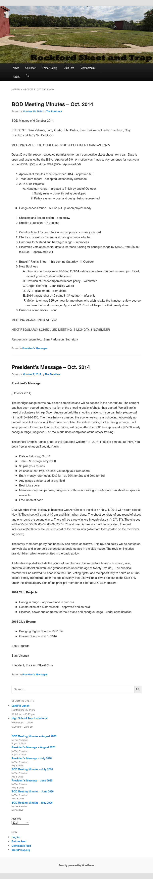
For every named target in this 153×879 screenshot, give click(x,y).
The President (54, 111)
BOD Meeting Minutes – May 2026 (32, 802)
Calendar (30, 68)
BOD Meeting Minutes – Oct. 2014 (52, 104)
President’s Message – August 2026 (33, 747)
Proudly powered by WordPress (76, 865)
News (16, 68)
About (16, 76)
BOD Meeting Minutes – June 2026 (33, 791)
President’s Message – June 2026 (32, 780)
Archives (16, 818)
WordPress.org (21, 850)
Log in (16, 837)
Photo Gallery (50, 68)
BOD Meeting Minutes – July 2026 (32, 769)
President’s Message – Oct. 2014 (51, 367)
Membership (87, 68)
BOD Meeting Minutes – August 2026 (34, 736)
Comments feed (21, 845)
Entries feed (19, 841)
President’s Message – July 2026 (32, 758)
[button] (28, 76)
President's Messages (35, 348)
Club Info (69, 68)
